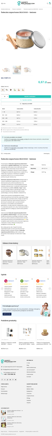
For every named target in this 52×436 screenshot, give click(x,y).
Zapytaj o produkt (27, 103)
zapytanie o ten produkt (17, 139)
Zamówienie (4, 391)
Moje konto (4, 386)
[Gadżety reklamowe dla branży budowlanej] (3, 425)
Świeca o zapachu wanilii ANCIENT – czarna (8, 343)
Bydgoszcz (29, 391)
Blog (28, 365)
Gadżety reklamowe (5, 9)
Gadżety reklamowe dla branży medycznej (14, 417)
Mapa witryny (4, 431)
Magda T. (26, 281)
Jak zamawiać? (31, 370)
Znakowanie (30, 374)
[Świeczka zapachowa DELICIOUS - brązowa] (11, 90)
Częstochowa (30, 396)
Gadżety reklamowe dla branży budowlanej (14, 423)
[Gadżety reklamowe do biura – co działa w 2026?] (3, 413)
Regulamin (21, 431)
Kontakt (29, 376)
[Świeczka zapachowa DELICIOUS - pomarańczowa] (19, 90)
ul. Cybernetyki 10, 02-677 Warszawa (12, 367)
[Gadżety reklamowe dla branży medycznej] (3, 419)
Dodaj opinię (7, 153)
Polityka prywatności (13, 431)
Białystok (29, 386)
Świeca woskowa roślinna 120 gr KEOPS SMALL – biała (26, 343)
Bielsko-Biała (30, 389)
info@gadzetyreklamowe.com (11, 369)
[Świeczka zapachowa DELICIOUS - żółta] (23, 90)
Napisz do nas (7, 314)
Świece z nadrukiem (16, 9)
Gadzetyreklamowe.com (10, 434)
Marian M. (43, 281)
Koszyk (3, 389)
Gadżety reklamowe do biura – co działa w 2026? (15, 411)
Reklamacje (4, 393)
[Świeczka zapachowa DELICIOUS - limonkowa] (15, 90)
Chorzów (29, 393)
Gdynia (28, 402)
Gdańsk (29, 400)
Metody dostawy (31, 372)
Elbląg (28, 398)
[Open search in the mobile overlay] (47, 3)
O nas (28, 363)
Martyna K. (11, 281)
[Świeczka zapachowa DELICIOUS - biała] (7, 90)
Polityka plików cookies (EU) (31, 431)
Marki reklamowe (31, 367)
